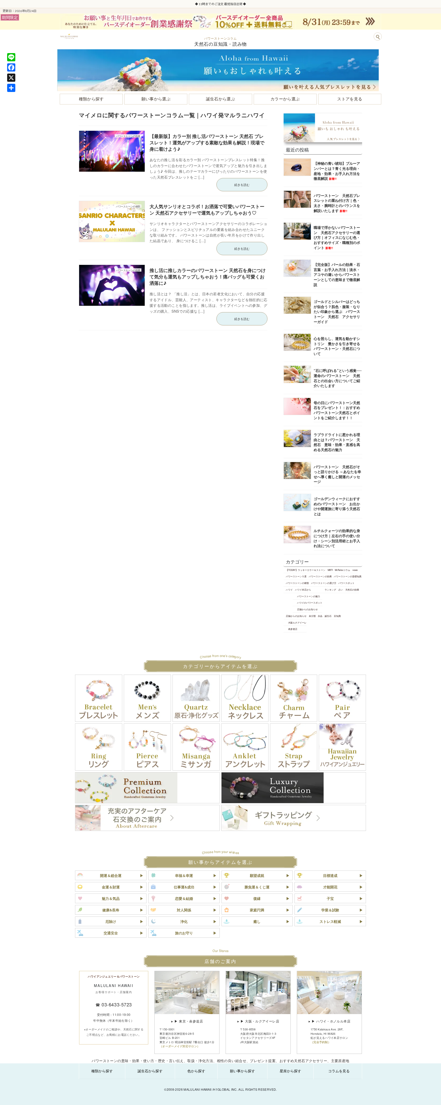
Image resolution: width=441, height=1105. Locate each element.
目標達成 (330, 875)
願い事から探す (242, 1070)
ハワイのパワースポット (309, 602)
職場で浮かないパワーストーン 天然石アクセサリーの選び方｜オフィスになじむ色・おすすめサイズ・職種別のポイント (337, 237)
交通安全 (111, 932)
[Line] (11, 57)
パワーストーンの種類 (297, 582)
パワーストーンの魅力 (308, 595)
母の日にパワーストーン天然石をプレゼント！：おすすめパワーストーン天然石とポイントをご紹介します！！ (337, 410)
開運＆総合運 (110, 875)
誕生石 (328, 615)
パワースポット (346, 582)
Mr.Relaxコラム (342, 569)
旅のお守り (184, 932)
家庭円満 (257, 909)
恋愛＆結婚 (184, 898)
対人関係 (184, 909)
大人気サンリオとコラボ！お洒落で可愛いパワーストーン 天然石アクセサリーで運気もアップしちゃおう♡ (207, 209)
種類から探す (102, 1070)
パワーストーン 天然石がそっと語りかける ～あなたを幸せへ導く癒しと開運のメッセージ (337, 474)
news (355, 569)
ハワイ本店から (303, 589)
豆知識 (337, 615)
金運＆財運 (111, 886)
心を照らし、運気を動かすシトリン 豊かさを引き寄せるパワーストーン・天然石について (337, 346)
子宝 (330, 898)
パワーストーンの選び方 (323, 582)
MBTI (330, 569)
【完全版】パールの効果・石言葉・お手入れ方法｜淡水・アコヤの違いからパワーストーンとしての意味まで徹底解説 (337, 274)
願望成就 (257, 875)
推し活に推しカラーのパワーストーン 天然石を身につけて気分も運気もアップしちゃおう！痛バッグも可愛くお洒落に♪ (208, 276)
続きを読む (242, 184)
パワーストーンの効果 (320, 576)
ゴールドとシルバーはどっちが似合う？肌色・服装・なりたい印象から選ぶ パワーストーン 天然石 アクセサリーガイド (337, 311)
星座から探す (290, 1070)
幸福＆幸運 (184, 875)
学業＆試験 (330, 909)
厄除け (110, 921)
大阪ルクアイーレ (297, 622)
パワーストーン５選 (296, 576)
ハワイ (289, 589)
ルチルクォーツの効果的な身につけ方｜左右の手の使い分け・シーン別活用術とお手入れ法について (337, 538)
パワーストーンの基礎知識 (347, 576)
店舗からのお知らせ (307, 609)
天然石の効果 (352, 589)
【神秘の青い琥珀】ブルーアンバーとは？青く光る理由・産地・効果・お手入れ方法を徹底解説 (337, 171)
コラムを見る (339, 1070)
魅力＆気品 (111, 898)
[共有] (11, 88)
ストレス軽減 (330, 921)
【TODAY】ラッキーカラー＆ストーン (305, 569)
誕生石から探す (150, 1070)
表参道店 (292, 628)
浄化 (184, 921)
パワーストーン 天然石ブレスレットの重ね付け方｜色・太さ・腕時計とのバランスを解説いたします (337, 203)
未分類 (312, 615)
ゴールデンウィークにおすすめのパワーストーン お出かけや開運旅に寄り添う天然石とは (337, 506)
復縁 (257, 898)
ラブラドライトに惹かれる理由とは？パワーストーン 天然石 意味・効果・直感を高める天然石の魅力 (337, 442)
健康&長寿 (110, 909)
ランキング (330, 589)
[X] (11, 78)
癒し (257, 921)
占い (340, 589)
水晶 (320, 615)
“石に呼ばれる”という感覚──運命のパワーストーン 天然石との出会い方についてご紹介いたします (338, 378)
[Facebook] (11, 67)
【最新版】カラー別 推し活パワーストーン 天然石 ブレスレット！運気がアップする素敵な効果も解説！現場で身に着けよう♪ (207, 142)
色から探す (196, 1070)
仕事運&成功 (184, 886)
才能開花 (330, 886)
